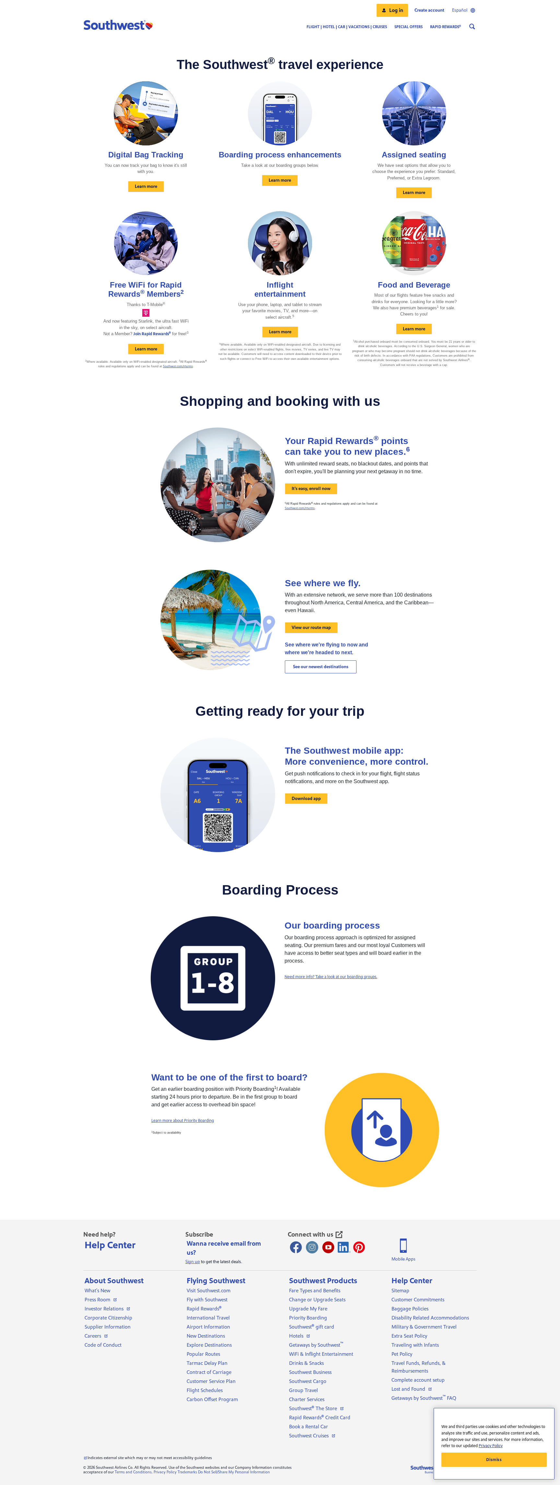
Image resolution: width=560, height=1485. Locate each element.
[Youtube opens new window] (328, 1247)
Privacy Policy (165, 1472)
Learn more (146, 186)
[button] (392, 10)
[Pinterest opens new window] (359, 1247)
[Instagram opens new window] (312, 1247)
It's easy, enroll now (311, 489)
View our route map (311, 628)
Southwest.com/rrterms (178, 366)
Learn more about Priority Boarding (182, 1120)
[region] (494, 1444)
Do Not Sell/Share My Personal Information (234, 1472)
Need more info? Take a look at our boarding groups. (331, 976)
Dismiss (494, 1459)
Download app (306, 799)
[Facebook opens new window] (296, 1247)
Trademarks (187, 1472)
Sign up (192, 1262)
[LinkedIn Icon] (344, 1247)
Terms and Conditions (133, 1472)
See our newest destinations (320, 667)
